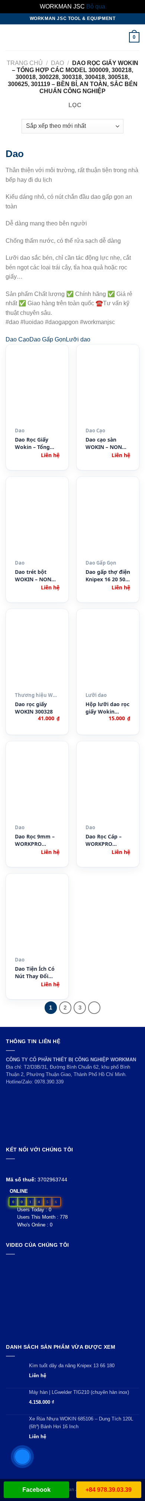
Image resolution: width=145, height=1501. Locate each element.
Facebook (36, 1490)
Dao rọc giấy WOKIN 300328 (34, 708)
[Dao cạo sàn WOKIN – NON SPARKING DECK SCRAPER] (108, 388)
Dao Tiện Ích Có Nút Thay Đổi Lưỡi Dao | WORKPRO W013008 (35, 972)
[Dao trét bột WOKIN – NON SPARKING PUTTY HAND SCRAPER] (37, 521)
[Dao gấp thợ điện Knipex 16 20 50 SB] (108, 521)
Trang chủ (25, 63)
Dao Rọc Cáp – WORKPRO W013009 (104, 840)
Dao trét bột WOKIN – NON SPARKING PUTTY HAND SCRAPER (37, 575)
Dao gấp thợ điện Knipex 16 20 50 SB (108, 575)
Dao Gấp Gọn (47, 339)
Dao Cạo (17, 339)
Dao (57, 63)
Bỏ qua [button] (95, 6)
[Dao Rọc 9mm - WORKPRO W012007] (37, 785)
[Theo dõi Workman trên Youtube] (19, 1168)
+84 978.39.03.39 (109, 1490)
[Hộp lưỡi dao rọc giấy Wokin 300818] (108, 653)
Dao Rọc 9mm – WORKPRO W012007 (35, 840)
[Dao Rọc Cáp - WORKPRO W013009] (108, 785)
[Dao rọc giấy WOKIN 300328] (37, 653)
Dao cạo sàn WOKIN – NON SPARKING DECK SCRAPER (106, 443)
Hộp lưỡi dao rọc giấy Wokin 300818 (107, 708)
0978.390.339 (49, 1082)
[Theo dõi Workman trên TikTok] (27, 1168)
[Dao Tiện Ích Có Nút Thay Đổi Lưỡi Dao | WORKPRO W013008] (37, 917)
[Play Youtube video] (72, 1297)
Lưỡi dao (78, 339)
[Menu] (10, 37)
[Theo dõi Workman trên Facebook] (10, 1168)
